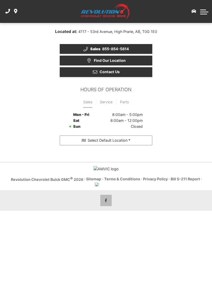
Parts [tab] (124, 102)
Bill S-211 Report (185, 179)
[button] (204, 11)
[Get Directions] (15, 11)
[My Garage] (194, 11)
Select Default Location (107, 140)
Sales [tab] (87, 102)
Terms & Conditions (122, 179)
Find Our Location (110, 60)
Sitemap (93, 179)
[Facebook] (106, 200)
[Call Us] (8, 11)
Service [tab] (106, 102)
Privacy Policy (155, 179)
